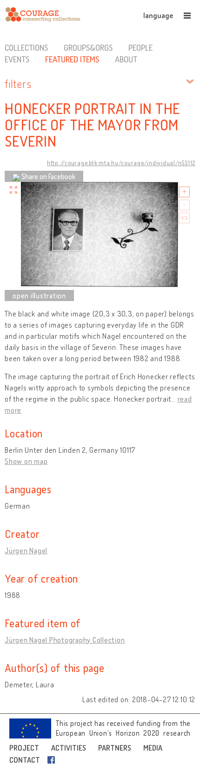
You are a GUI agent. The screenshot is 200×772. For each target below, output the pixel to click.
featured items (72, 59)
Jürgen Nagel (26, 550)
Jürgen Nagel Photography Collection (65, 639)
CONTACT (24, 760)
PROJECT (24, 748)
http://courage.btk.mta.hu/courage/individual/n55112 (121, 163)
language (158, 15)
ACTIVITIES (68, 748)
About (126, 59)
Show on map (26, 461)
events (17, 59)
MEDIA (152, 748)
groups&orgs (88, 47)
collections (26, 47)
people (140, 47)
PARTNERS (114, 748)
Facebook (53, 760)
